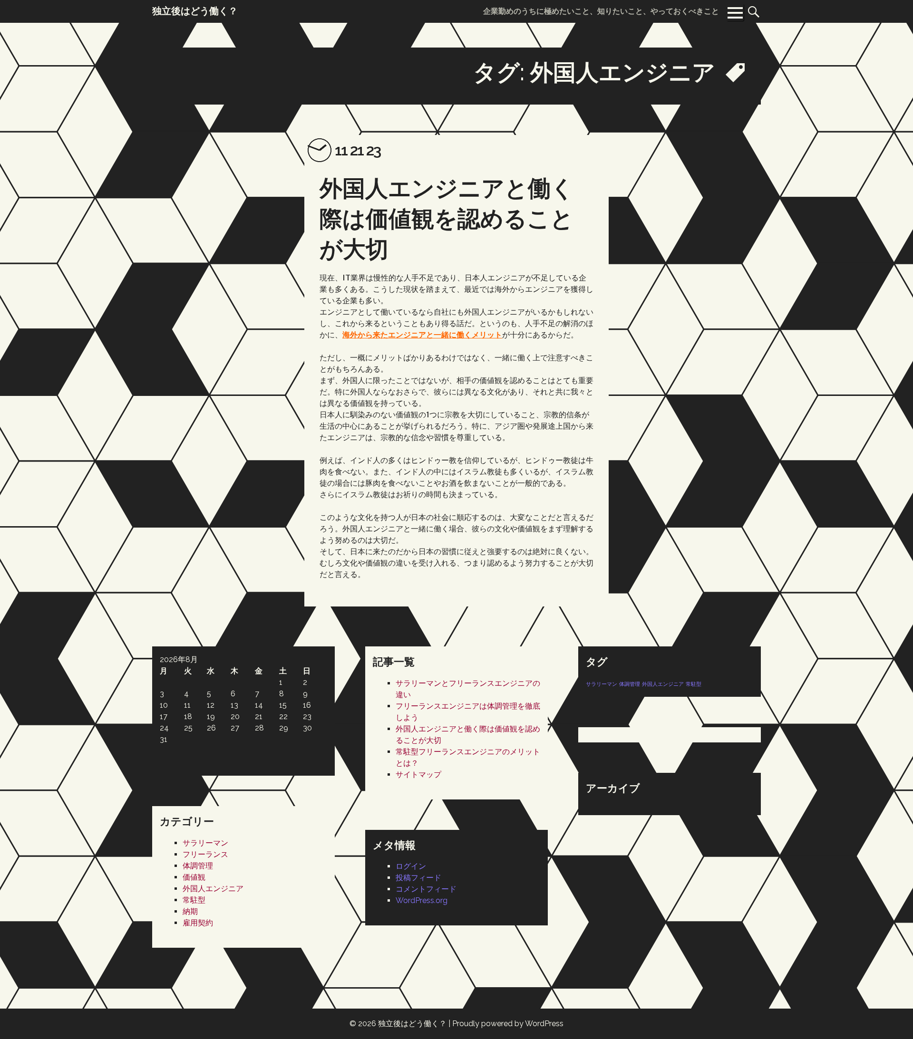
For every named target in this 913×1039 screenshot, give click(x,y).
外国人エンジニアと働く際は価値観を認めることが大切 (447, 218)
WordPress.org (421, 900)
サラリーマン (601, 684)
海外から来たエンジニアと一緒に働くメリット (422, 334)
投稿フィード (418, 877)
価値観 (194, 877)
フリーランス (205, 854)
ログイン (411, 866)
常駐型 (693, 684)
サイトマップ (418, 774)
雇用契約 (198, 922)
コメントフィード (426, 889)
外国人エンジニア (663, 684)
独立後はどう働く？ (412, 1023)
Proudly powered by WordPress (507, 1023)
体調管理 (629, 684)
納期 (190, 911)
